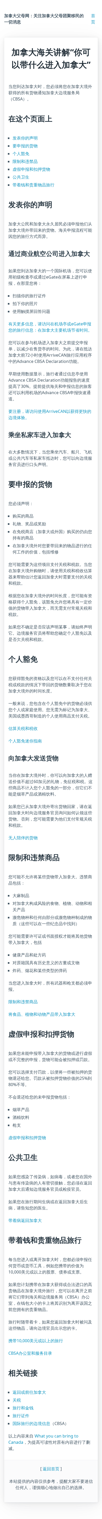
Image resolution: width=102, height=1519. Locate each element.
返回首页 (51, 1469)
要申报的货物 (25, 146)
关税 (17, 1400)
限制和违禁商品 (23, 1002)
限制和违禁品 (25, 161)
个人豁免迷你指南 (25, 741)
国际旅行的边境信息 (31, 1423)
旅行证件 (21, 1416)
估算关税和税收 (23, 728)
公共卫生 (21, 177)
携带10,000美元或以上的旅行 (35, 1341)
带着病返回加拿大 (25, 1220)
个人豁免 (21, 153)
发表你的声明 (25, 138)
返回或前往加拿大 (29, 1392)
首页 (93, 19)
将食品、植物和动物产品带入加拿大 (41, 1014)
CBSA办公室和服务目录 (30, 1353)
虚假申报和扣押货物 (31, 169)
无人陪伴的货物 (23, 838)
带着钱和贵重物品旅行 (33, 185)
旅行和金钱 (23, 1408)
